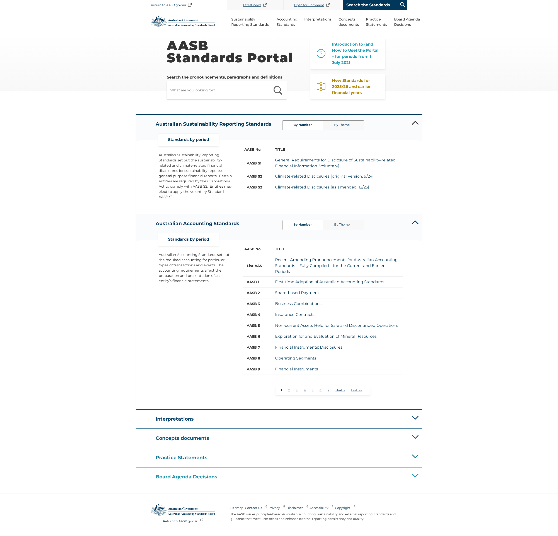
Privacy (274, 508)
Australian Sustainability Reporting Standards (213, 124)
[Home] (183, 26)
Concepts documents (349, 22)
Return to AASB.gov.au (168, 5)
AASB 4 (253, 315)
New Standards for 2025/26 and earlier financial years (351, 86)
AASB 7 (253, 347)
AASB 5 (253, 326)
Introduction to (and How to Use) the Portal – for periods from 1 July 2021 (355, 53)
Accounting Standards (287, 22)
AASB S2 (254, 176)
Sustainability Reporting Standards (250, 22)
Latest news (252, 5)
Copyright (342, 508)
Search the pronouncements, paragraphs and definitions (224, 77)
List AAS (254, 266)
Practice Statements (376, 22)
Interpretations (318, 19)
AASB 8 (253, 358)
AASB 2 (253, 293)
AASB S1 (254, 163)
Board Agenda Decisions (407, 22)
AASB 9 (253, 369)
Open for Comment (309, 5)
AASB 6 (253, 336)
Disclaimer (294, 508)
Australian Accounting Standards (197, 223)
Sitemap (236, 508)
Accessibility (319, 508)
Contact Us (253, 508)
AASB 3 (253, 304)
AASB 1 (253, 282)
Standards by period (188, 139)
